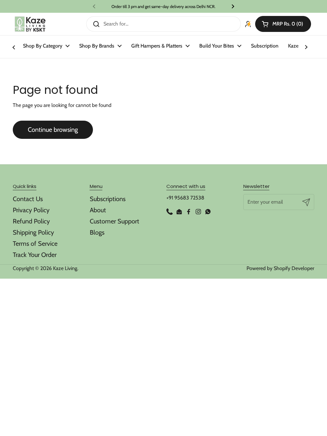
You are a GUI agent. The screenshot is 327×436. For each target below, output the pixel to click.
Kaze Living (65, 268)
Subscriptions (107, 199)
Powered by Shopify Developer (280, 268)
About (98, 210)
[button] (283, 24)
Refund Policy (31, 221)
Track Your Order (35, 255)
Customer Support (114, 221)
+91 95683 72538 (185, 198)
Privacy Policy (31, 210)
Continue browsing (53, 129)
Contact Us (28, 199)
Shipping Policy (33, 232)
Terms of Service (35, 243)
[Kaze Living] (30, 24)
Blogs (97, 232)
